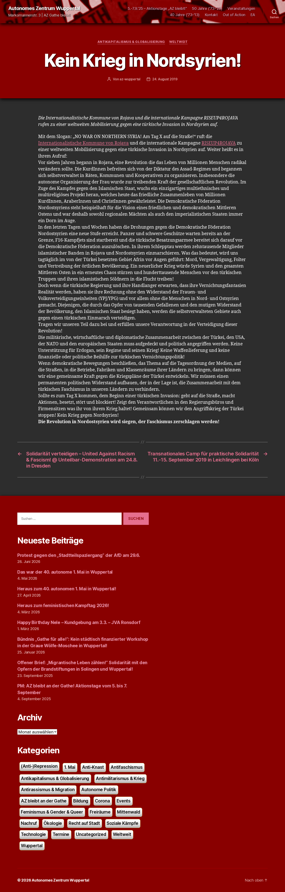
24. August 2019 (165, 79)
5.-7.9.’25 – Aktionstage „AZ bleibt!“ (157, 8)
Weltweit (178, 42)
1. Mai (69, 767)
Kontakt (211, 15)
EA (253, 15)
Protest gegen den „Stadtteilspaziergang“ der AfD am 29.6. (78, 555)
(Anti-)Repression (39, 766)
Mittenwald (128, 812)
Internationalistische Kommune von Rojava (83, 143)
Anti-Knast (93, 767)
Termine (61, 834)
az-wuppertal (130, 79)
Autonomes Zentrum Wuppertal (44, 8)
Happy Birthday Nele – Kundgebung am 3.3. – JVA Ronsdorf (78, 622)
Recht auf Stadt (84, 823)
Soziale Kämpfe (122, 823)
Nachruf (29, 823)
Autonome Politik (98, 789)
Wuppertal (32, 845)
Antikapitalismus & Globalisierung (131, 42)
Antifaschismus (126, 767)
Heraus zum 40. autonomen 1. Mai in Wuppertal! (66, 588)
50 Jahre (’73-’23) (207, 8)
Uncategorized (91, 834)
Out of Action (234, 15)
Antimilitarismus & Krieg (120, 778)
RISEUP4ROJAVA (219, 143)
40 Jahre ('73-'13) (185, 15)
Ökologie (53, 823)
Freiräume (100, 812)
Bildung (80, 801)
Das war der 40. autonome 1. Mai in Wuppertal (65, 572)
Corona (102, 801)
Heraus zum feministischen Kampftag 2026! (63, 605)
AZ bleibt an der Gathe (44, 801)
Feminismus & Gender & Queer (52, 812)
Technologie (33, 834)
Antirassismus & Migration (47, 789)
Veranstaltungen (241, 8)
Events (124, 801)
